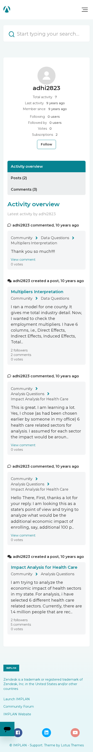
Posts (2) (19, 178)
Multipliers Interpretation (34, 243)
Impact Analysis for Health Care (39, 399)
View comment (23, 260)
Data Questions (55, 238)
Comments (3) (24, 189)
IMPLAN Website (17, 714)
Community (22, 238)
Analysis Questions (27, 394)
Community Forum (18, 706)
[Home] (6, 9)
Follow (46, 144)
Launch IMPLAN (16, 699)
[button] (85, 10)
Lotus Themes (72, 745)
